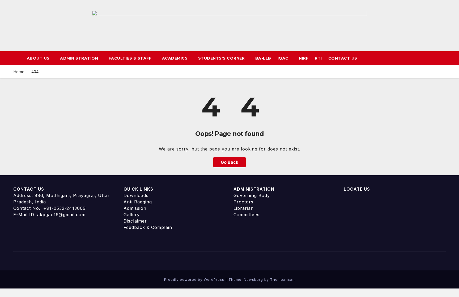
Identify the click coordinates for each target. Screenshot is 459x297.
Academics (175, 58)
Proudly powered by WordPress (195, 279)
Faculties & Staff (131, 58)
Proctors (243, 201)
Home (18, 71)
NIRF (303, 58)
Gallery (132, 214)
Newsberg (253, 279)
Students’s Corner (222, 58)
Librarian (243, 208)
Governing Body (251, 195)
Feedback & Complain (148, 227)
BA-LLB (263, 58)
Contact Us (342, 58)
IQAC (284, 58)
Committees (246, 214)
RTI (318, 58)
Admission (135, 208)
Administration (79, 58)
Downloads (136, 195)
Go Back (229, 162)
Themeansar (282, 279)
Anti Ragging (138, 201)
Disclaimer (135, 221)
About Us (39, 58)
